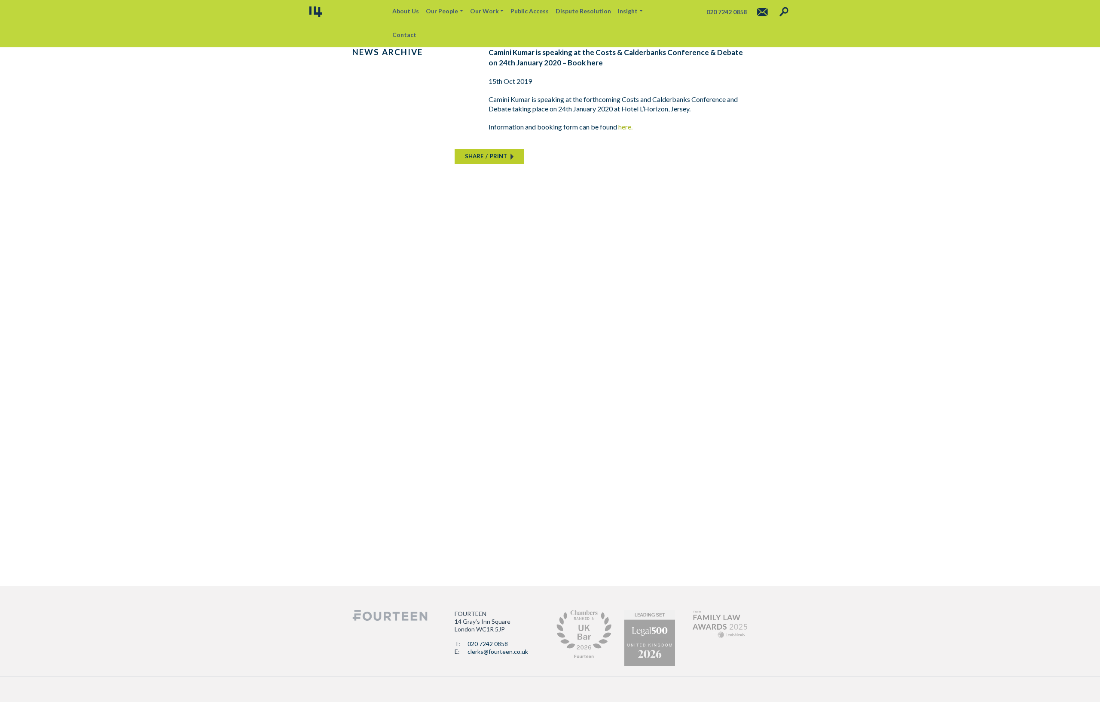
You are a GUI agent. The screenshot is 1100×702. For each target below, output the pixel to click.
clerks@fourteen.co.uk (498, 651)
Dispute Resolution (583, 11)
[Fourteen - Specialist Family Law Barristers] (390, 615)
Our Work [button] (484, 11)
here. (625, 127)
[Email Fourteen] (762, 12)
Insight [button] (628, 11)
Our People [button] (442, 11)
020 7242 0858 (488, 643)
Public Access (529, 11)
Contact (404, 34)
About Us (405, 11)
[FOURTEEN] (315, 11)
